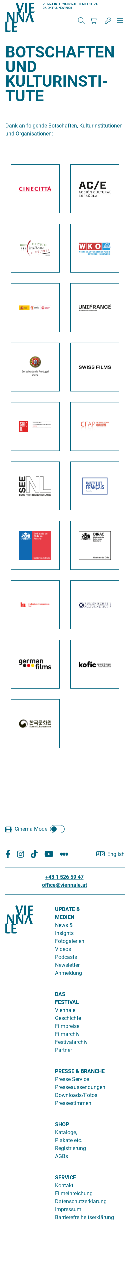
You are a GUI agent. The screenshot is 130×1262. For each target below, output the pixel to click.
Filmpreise (67, 1026)
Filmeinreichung (74, 1193)
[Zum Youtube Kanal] (48, 854)
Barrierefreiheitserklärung (84, 1217)
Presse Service (72, 1079)
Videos (63, 949)
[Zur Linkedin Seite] (20, 854)
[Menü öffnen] (120, 23)
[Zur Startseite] (20, 19)
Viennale (65, 1010)
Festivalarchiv (71, 1042)
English (116, 854)
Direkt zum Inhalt (20, 4)
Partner (63, 1050)
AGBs (61, 1156)
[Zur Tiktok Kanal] (34, 854)
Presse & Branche (80, 1071)
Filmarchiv (67, 1034)
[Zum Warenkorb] (93, 21)
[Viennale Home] (19, 1062)
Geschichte (68, 1018)
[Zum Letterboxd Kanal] (64, 854)
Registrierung (70, 1148)
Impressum (68, 1209)
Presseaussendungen (80, 1087)
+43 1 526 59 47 (64, 877)
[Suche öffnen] (81, 21)
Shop (62, 1124)
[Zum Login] (108, 21)
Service (65, 1177)
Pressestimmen (73, 1103)
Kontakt (64, 1185)
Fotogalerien (69, 941)
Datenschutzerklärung (81, 1201)
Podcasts (66, 957)
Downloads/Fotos (76, 1095)
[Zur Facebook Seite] (7, 854)
